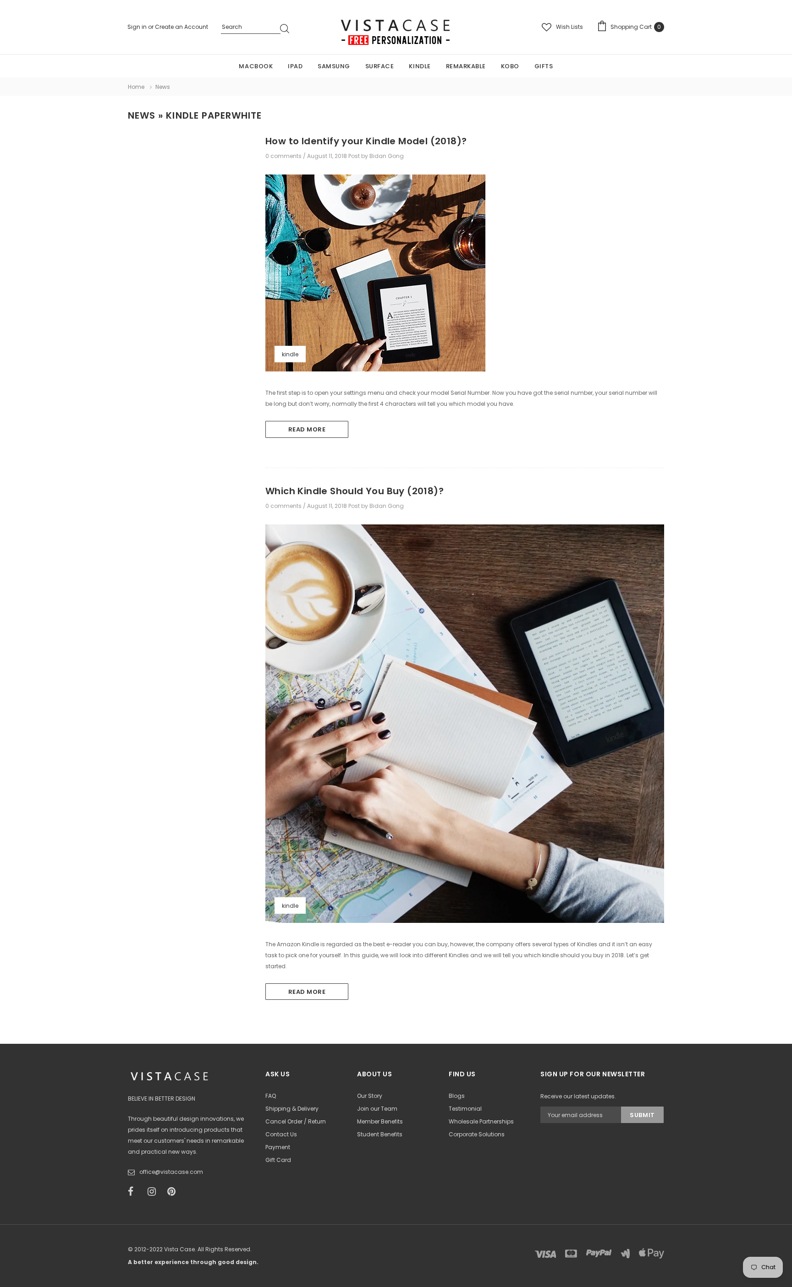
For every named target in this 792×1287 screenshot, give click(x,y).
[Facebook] (135, 1192)
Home (136, 87)
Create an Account (181, 27)
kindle (290, 354)
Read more (307, 429)
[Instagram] (154, 1192)
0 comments (284, 156)
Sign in (137, 27)
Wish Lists (569, 27)
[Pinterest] (174, 1192)
